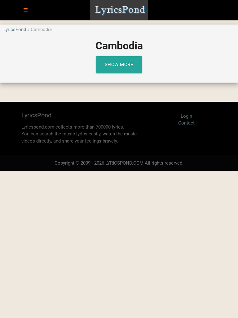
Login (186, 116)
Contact (186, 123)
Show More (119, 64)
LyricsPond (14, 29)
